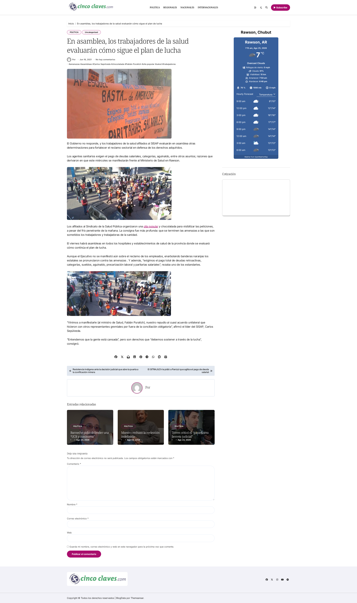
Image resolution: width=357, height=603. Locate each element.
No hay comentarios (105, 59)
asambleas (87, 64)
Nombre (72, 504)
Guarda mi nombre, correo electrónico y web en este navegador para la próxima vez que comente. (121, 546)
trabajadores (169, 64)
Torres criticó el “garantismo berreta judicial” (190, 434)
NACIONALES (187, 7)
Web (69, 532)
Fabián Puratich (133, 64)
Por (74, 59)
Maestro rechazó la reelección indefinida (140, 434)
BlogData (121, 598)
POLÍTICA (74, 32)
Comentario (74, 463)
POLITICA (155, 7)
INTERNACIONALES (208, 7)
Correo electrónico (78, 518)
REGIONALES (170, 7)
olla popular (149, 64)
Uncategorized (91, 32)
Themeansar (137, 598)
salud (159, 64)
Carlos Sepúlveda (102, 64)
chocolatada (118, 64)
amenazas (75, 64)
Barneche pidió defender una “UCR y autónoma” (89, 434)
